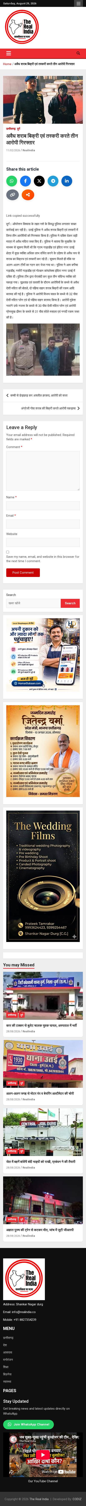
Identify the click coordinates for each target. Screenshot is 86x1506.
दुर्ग (18, 128)
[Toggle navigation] (8, 53)
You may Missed (18, 964)
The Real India (39, 1499)
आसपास (7, 1352)
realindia (29, 150)
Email (11, 516)
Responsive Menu (78, 4)
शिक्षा (5, 1367)
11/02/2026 (13, 150)
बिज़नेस (7, 1374)
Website (11, 534)
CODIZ (77, 1499)
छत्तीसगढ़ (11, 128)
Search (11, 595)
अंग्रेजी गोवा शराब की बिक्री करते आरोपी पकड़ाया (48, 408)
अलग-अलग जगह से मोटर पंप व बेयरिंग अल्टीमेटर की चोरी (40, 1094)
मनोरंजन (8, 1360)
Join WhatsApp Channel (31, 1424)
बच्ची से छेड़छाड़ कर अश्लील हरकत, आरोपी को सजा (38, 395)
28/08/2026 (13, 1031)
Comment (14, 447)
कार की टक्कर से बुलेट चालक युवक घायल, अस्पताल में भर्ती (41, 1026)
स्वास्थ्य (7, 1382)
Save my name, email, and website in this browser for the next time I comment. (42, 559)
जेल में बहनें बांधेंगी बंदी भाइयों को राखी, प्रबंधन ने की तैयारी (40, 1162)
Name (11, 497)
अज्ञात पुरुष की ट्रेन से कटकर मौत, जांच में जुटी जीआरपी (40, 1230)
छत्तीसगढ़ (8, 1338)
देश (5, 1345)
